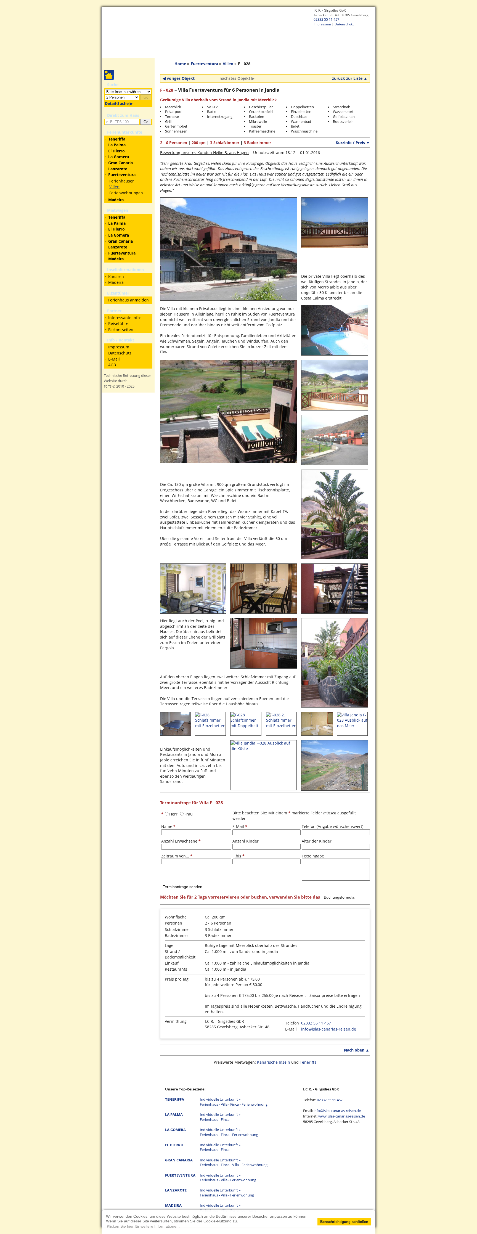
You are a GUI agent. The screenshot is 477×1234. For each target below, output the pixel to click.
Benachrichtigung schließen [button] (344, 1222)
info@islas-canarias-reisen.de (328, 1029)
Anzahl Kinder (245, 841)
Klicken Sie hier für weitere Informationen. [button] (143, 1226)
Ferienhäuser (121, 181)
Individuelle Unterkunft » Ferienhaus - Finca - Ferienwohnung (229, 1132)
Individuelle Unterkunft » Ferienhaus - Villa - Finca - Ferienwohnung (233, 1102)
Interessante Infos (125, 317)
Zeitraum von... (176, 856)
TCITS (108, 386)
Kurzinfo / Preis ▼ (353, 142)
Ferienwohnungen (126, 192)
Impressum (322, 24)
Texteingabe (313, 856)
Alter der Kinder (317, 841)
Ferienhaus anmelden (128, 300)
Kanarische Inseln (273, 1062)
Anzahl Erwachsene (181, 841)
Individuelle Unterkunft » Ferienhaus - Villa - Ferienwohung (227, 1193)
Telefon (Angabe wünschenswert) (332, 826)
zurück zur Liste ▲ (349, 78)
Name (168, 826)
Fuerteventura (204, 63)
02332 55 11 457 (326, 19)
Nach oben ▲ (356, 1050)
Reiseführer (119, 323)
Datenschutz (344, 24)
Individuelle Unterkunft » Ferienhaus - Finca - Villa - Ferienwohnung (233, 1162)
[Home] (238, 30)
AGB (112, 364)
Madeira (116, 282)
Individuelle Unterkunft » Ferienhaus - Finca (220, 1117)
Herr (173, 814)
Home (180, 63)
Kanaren (116, 276)
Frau (188, 814)
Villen (114, 186)
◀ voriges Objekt (179, 78)
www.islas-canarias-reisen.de (341, 1116)
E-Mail (114, 359)
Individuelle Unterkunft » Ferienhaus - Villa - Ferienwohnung (228, 1178)
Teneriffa (308, 1062)
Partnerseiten (120, 329)
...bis (238, 856)
